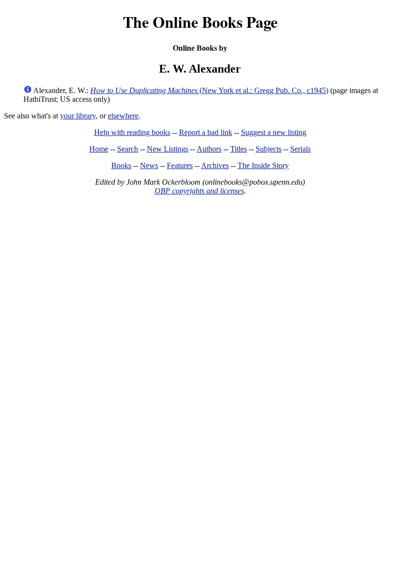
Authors (209, 149)
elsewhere (123, 116)
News (149, 165)
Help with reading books (132, 132)
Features (180, 165)
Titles (238, 149)
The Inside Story (263, 165)
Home (98, 149)
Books (121, 165)
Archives (215, 165)
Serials (300, 149)
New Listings (167, 149)
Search (127, 149)
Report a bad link (205, 132)
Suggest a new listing (273, 132)
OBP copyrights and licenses (199, 191)
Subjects (268, 149)
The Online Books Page (200, 21)
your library (78, 116)
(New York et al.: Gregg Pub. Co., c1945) (209, 90)
